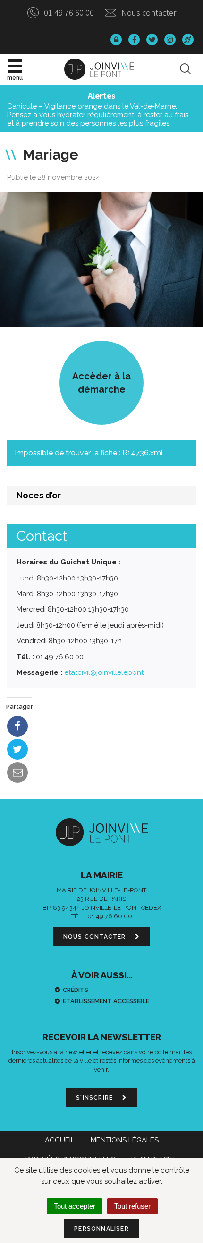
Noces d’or (39, 495)
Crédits (75, 989)
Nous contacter (147, 12)
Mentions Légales (125, 1140)
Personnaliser (101, 1229)
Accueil (60, 1140)
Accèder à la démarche (101, 382)
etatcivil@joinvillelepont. (104, 672)
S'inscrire (95, 1097)
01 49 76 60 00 (68, 12)
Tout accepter (74, 1206)
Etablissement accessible (106, 1001)
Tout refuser (132, 1206)
